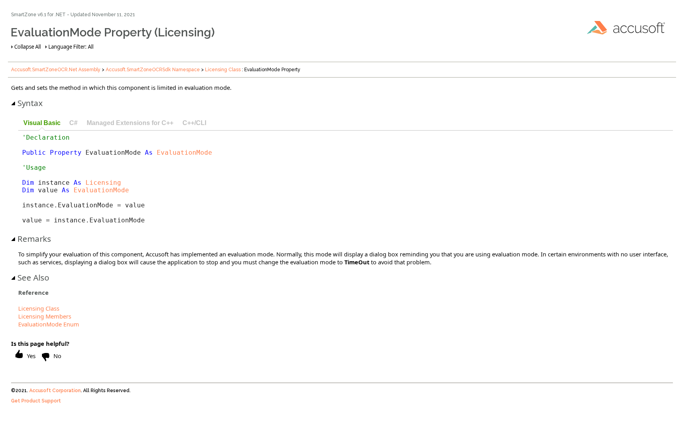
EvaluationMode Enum (48, 324)
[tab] (41, 123)
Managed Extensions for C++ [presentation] (130, 122)
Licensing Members (44, 316)
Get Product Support (36, 401)
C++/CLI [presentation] (194, 122)
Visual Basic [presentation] (42, 122)
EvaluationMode (184, 152)
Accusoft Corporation (55, 390)
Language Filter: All (70, 46)
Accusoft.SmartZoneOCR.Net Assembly (56, 69)
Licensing (103, 182)
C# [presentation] (73, 122)
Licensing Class (223, 69)
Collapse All (27, 46)
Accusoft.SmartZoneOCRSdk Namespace (153, 69)
